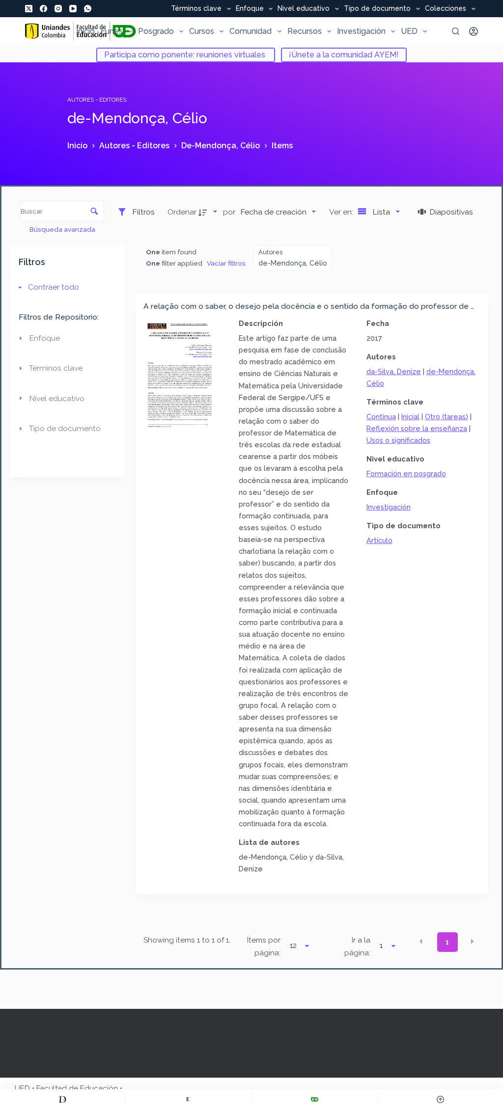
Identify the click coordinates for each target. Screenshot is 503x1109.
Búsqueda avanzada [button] (63, 229)
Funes (112, 31)
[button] (421, 941)
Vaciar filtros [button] (226, 263)
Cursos (201, 31)
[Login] (473, 31)
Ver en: (342, 211)
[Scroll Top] (440, 1099)
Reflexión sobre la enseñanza (416, 428)
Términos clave (196, 8)
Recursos (304, 31)
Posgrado (156, 31)
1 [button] (447, 942)
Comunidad (250, 31)
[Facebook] (43, 8)
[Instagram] (58, 8)
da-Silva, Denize (393, 371)
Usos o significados (398, 440)
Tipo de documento (377, 8)
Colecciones (445, 8)
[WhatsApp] (87, 8)
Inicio (85, 31)
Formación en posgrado (406, 473)
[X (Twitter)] (28, 8)
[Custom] (62, 1099)
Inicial (410, 416)
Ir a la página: (357, 946)
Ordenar (182, 211)
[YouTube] (73, 8)
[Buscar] (455, 31)
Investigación (361, 31)
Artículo (379, 540)
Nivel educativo (304, 8)
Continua (381, 416)
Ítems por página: (263, 946)
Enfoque (250, 8)
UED (409, 31)
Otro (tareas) (446, 416)
